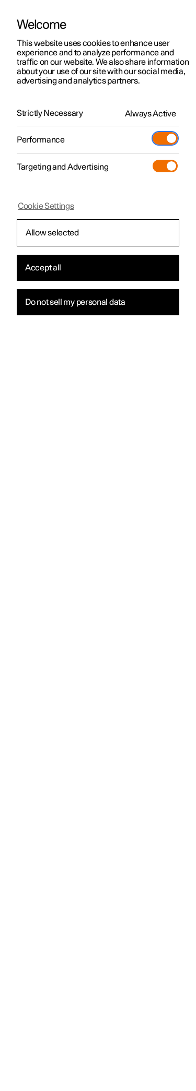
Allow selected (52, 233)
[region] (98, 545)
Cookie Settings (46, 206)
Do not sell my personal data (75, 302)
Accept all (43, 268)
